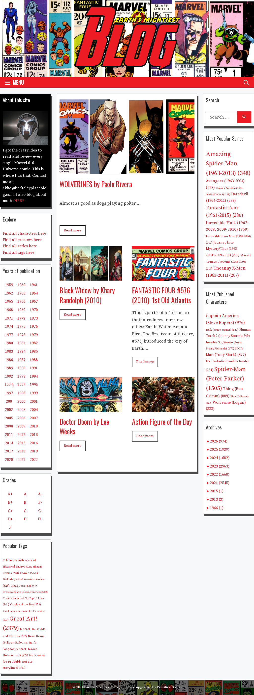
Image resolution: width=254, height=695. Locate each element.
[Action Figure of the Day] (163, 408)
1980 (9, 343)
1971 (9, 318)
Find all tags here (18, 252)
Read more (72, 230)
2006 (21, 418)
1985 (34, 351)
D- (40, 519)
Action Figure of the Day (162, 422)
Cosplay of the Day (25, 604)
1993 (21, 376)
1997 (9, 393)
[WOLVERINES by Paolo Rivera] (127, 171)
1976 (34, 326)
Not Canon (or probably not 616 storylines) (24, 661)
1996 (34, 384)
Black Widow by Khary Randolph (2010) (87, 295)
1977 (9, 334)
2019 (34, 451)
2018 (21, 451)
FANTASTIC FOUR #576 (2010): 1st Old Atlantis (161, 295)
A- (40, 494)
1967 (34, 301)
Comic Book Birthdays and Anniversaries (23, 579)
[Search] (244, 117)
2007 (34, 418)
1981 (21, 343)
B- (40, 502)
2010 (34, 426)
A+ (10, 494)
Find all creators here (22, 239)
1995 (21, 384)
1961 (34, 284)
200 (9, 401)
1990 (21, 368)
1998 (21, 393)
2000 (21, 401)
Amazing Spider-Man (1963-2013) (228, 163)
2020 (9, 459)
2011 (9, 434)
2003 (21, 409)
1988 (34, 359)
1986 (9, 359)
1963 (21, 293)
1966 (21, 301)
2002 (9, 409)
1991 (34, 368)
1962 (9, 293)
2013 (34, 434)
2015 (21, 443)
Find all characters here (24, 233)
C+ (10, 510)
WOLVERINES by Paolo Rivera (96, 184)
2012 (21, 434)
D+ (10, 519)
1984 (21, 351)
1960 (21, 284)
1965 (9, 301)
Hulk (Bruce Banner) (222, 330)
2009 (21, 426)
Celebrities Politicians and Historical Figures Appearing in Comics (22, 567)
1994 (34, 376)
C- (40, 510)
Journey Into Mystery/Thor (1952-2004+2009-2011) (222, 248)
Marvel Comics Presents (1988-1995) (228, 262)
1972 (21, 318)
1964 (34, 293)
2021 (21, 459)
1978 (21, 334)
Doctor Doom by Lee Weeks (84, 426)
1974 (9, 326)
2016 (34, 443)
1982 (34, 343)
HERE (19, 200)
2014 (9, 443)
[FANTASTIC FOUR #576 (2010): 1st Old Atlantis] (163, 277)
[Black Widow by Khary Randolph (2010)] (91, 277)
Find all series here (20, 246)
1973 (34, 318)
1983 (9, 351)
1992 (9, 376)
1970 (34, 309)
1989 (9, 368)
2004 (34, 409)
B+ (10, 502)
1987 (21, 359)
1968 (9, 309)
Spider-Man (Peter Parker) (226, 379)
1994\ (9, 384)
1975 (21, 326)
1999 (34, 393)
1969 (21, 309)
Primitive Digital (169, 687)
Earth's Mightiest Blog (101, 687)
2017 (9, 451)
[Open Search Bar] (246, 82)
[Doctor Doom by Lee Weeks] (91, 408)
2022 (34, 459)
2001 (34, 401)
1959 (9, 284)
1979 (34, 334)
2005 (9, 418)
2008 (9, 426)
